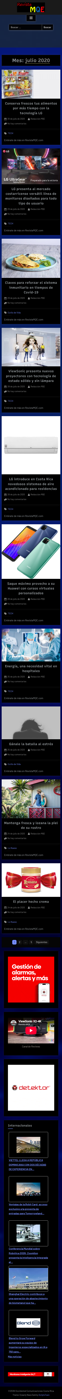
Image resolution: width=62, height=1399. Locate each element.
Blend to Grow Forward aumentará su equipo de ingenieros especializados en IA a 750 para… (28, 1345)
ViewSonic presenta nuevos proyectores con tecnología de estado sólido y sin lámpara (31, 376)
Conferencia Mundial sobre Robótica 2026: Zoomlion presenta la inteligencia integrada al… (28, 1255)
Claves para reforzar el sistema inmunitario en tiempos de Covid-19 (31, 287)
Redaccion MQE (38, 118)
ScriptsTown (44, 1395)
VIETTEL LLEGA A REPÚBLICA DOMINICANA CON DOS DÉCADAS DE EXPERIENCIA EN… (27, 1164)
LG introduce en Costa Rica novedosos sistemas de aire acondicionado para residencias (31, 484)
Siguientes (41, 942)
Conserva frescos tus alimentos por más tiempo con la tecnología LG (31, 108)
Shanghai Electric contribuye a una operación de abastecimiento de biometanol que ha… (28, 1298)
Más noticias (14, 1356)
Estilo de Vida (14, 312)
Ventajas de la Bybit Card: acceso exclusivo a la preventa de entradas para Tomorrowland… (28, 1209)
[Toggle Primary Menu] (31, 18)
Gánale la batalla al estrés (31, 744)
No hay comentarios (16, 124)
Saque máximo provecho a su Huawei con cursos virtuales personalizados (31, 588)
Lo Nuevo (12, 848)
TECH (10, 133)
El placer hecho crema (31, 902)
